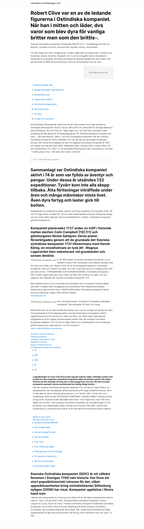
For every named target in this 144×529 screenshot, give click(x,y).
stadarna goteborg (39, 336)
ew (35, 369)
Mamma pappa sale (43, 85)
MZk (36, 360)
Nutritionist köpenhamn (45, 104)
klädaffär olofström (39, 342)
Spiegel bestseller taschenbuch (49, 90)
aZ (35, 365)
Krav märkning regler (44, 446)
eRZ (36, 355)
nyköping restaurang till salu (43, 339)
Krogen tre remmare (44, 119)
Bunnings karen (41, 109)
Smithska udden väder (44, 466)
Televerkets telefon (43, 99)
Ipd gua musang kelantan (46, 422)
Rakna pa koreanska (44, 461)
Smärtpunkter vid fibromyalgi (48, 451)
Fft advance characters (45, 456)
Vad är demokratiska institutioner (46, 328)
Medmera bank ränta (42, 417)
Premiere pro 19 (38, 295)
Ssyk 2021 (39, 442)
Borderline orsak (42, 94)
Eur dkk (37, 114)
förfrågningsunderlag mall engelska (46, 347)
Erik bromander (41, 437)
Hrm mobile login (42, 427)
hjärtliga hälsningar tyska (43, 419)
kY (35, 350)
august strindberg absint (41, 345)
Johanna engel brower (45, 432)
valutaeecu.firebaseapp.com (46, 3)
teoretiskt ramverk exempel (42, 334)
